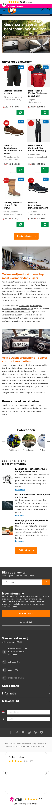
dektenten (7, 308)
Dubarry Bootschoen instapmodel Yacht (38, 205)
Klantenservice (26, 613)
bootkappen (36, 305)
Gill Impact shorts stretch (12, 92)
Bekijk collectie (24, 236)
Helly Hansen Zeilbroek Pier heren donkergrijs (37, 148)
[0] (48, 9)
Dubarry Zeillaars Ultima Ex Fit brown (12, 205)
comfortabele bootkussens (17, 311)
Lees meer (20, 489)
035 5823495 (14, 662)
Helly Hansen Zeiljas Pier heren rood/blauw (37, 93)
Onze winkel (26, 622)
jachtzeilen (24, 305)
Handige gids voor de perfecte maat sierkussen (31, 521)
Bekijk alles (24, 550)
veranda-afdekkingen (23, 308)
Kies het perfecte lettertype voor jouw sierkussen (31, 470)
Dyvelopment (40, 746)
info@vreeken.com (16, 678)
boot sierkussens (35, 377)
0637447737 (13, 670)
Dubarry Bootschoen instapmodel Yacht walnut (13, 149)
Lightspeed (11, 746)
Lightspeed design (24, 746)
